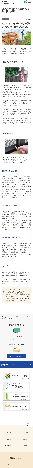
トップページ (8, 432)
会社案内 (25, 445)
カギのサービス (24, 432)
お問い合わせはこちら (15, 356)
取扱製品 (25, 439)
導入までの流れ (8, 445)
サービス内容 (8, 439)
